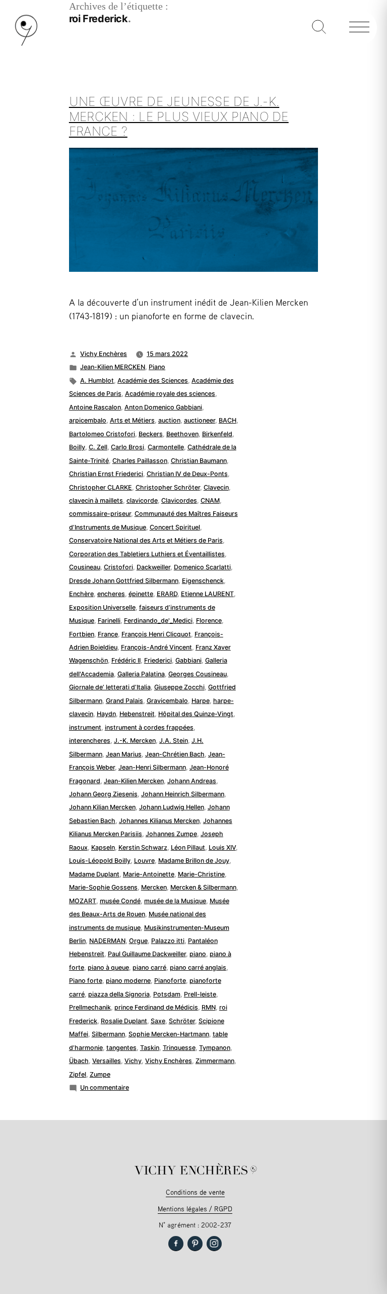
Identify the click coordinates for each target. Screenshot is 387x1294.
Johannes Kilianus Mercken (159, 821)
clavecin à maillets (96, 500)
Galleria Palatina (141, 674)
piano (197, 954)
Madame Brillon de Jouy (193, 860)
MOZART (82, 901)
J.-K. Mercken (135, 740)
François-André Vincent (156, 647)
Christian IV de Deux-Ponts (187, 474)
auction (169, 420)
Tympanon (214, 1047)
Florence (209, 620)
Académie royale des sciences (170, 393)
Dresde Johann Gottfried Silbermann (123, 580)
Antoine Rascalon (95, 407)
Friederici (158, 660)
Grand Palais (124, 700)
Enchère (81, 594)
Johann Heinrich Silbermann (182, 794)
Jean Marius (124, 754)
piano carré (149, 967)
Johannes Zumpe (171, 834)
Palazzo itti (167, 941)
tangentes (121, 1047)
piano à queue (108, 967)
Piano (157, 367)
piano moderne (128, 980)
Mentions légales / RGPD (195, 1208)
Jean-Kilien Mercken (134, 781)
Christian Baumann (199, 460)
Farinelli (109, 620)
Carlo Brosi (127, 447)
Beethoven (182, 434)
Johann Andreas (191, 781)
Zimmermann (215, 1061)
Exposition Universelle (102, 607)
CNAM (210, 500)
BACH (227, 420)
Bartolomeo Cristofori (102, 434)
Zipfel (77, 1074)
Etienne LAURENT (207, 594)
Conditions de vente (195, 1192)
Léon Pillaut (188, 847)
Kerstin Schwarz (142, 847)
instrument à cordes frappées (149, 727)
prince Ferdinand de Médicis (156, 1007)
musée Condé (120, 901)
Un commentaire (104, 1087)
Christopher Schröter (168, 487)
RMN (209, 1007)
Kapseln (103, 847)
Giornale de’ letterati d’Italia (110, 687)
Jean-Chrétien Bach (175, 754)
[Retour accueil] (26, 43)
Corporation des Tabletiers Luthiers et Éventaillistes (147, 554)
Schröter (182, 1021)
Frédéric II (126, 660)
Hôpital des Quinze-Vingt (195, 714)
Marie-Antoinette (148, 874)
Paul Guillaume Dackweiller (147, 954)
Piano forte (85, 980)
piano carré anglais (198, 967)
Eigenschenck (203, 580)
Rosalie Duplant (124, 1021)
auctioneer (199, 420)
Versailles (106, 1061)
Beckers (151, 434)
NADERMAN (107, 941)
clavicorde (142, 500)
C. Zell (98, 447)
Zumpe (100, 1074)
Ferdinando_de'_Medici (158, 620)
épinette (140, 594)
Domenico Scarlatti (202, 567)
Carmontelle (166, 447)
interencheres (89, 740)
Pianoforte (170, 980)
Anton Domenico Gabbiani (163, 407)
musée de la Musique (175, 901)
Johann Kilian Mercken (102, 807)
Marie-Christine (201, 874)
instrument (85, 727)
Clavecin (216, 487)
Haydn (106, 714)
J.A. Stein (173, 740)
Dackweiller (153, 567)
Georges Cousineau (197, 674)
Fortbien (81, 634)
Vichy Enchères (103, 354)
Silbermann (108, 1034)
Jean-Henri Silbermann (152, 767)
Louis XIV (222, 847)
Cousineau (84, 567)
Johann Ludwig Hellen (171, 807)
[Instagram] (214, 1243)
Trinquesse (179, 1047)
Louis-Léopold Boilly (100, 860)
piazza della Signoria (119, 994)
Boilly (77, 447)
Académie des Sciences (152, 380)
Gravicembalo (167, 700)
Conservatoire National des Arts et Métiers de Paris (146, 540)
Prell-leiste (200, 994)
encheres (111, 594)
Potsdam (166, 994)
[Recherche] (319, 27)
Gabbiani (188, 660)
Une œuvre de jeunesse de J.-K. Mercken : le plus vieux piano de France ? (179, 116)
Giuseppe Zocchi (179, 687)
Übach (79, 1061)
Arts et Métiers (132, 420)
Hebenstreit (137, 714)
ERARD (167, 594)
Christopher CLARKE (100, 487)
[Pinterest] (195, 1243)
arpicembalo (87, 420)
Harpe (200, 700)
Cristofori (118, 567)
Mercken (154, 887)
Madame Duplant (94, 874)
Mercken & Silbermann (203, 887)
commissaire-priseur (100, 513)
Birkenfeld (217, 434)
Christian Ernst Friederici (106, 474)
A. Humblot (97, 380)
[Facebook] (175, 1243)
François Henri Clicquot (156, 634)
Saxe (158, 1021)
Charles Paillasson (139, 460)
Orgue (138, 941)
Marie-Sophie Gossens (103, 887)
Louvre (144, 860)
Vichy (133, 1061)
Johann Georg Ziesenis (103, 794)
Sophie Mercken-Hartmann (168, 1034)
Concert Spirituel (175, 527)
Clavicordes (179, 500)
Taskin (149, 1047)
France (108, 634)
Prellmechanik (90, 1007)
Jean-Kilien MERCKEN (112, 367)
